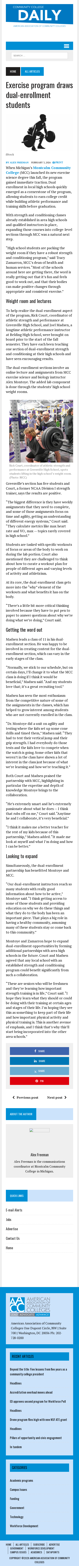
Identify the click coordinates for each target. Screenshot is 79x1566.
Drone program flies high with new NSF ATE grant (38, 1419)
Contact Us (13, 1238)
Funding (14, 1498)
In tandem (16, 1447)
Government (17, 1507)
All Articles (22, 1544)
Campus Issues (18, 1489)
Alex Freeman (40, 1154)
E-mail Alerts (14, 1210)
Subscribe (39, 1544)
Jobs (8, 1219)
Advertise (12, 1228)
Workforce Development (24, 1526)
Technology (16, 1516)
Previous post (27, 1097)
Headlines (15, 1383)
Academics (36, 1552)
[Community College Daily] (39, 16)
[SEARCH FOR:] (39, 55)
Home (9, 1247)
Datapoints (52, 1552)
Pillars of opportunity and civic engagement (36, 1437)
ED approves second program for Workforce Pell (38, 1401)
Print (59, 162)
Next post (54, 1097)
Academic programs (21, 1480)
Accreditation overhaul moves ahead (31, 1392)
